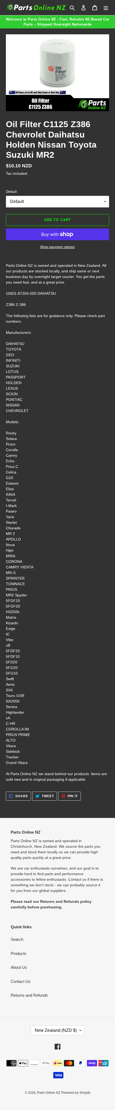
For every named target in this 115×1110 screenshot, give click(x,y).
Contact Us (20, 981)
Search (17, 939)
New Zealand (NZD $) (56, 1030)
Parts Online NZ (48, 1093)
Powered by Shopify (75, 1093)
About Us (19, 967)
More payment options (57, 247)
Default (11, 192)
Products (18, 953)
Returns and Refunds (29, 995)
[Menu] (106, 7)
